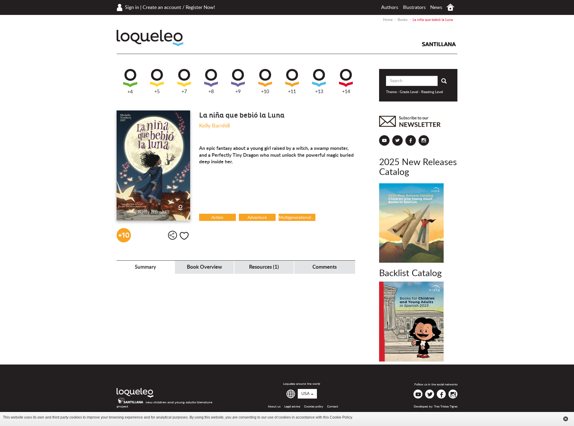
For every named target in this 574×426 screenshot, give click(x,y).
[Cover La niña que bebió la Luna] (153, 165)
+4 (130, 92)
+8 (211, 91)
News (436, 7)
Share (172, 235)
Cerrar (565, 418)
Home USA (450, 7)
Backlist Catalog (410, 273)
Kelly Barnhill (214, 126)
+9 (238, 91)
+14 (346, 91)
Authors (389, 7)
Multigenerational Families (297, 218)
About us (274, 406)
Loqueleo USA (150, 38)
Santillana (439, 44)
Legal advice (292, 406)
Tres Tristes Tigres (445, 406)
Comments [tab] (324, 267)
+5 (157, 91)
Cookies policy (313, 406)
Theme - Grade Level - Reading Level (414, 92)
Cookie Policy (341, 417)
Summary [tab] (145, 267)
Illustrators (414, 7)
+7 (184, 91)
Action (217, 218)
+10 (265, 91)
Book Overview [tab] (204, 267)
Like (184, 236)
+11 (292, 91)
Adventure (257, 218)
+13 (319, 91)
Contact (332, 406)
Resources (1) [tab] (264, 267)
